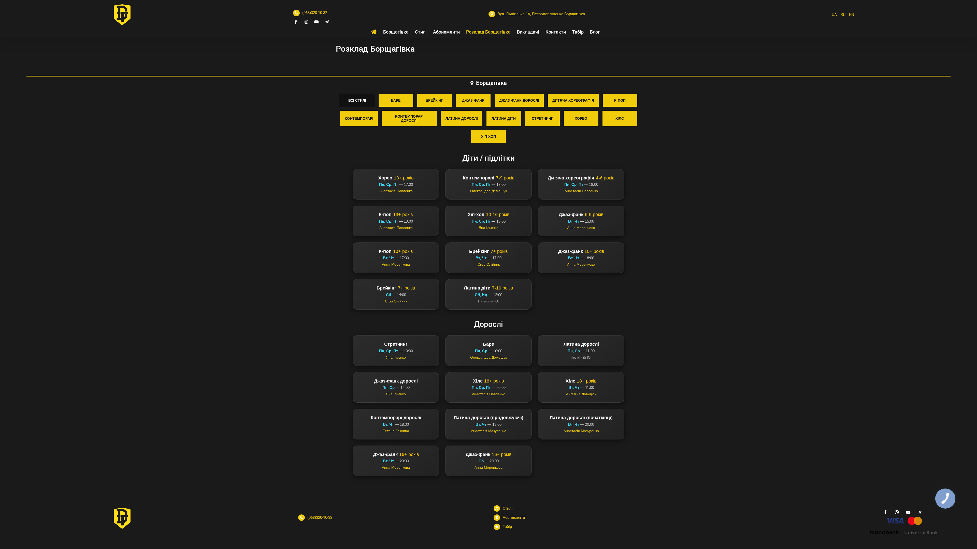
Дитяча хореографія (573, 100)
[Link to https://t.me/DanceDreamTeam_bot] (327, 22)
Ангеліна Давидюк (581, 394)
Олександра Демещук (488, 191)
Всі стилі (357, 100)
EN (851, 14)
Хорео (581, 118)
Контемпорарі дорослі (409, 118)
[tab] (488, 83)
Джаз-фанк (473, 100)
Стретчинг (542, 118)
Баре (395, 100)
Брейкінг (434, 100)
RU (842, 14)
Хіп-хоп (488, 136)
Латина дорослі (462, 118)
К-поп (620, 100)
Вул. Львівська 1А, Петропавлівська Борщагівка (541, 14)
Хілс (619, 118)
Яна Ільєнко (488, 228)
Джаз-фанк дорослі (519, 100)
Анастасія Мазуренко (488, 431)
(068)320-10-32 (314, 12)
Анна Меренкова (581, 228)
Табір (507, 526)
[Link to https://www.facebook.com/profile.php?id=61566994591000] (296, 22)
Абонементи (514, 517)
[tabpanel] (488, 285)
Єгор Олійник (489, 264)
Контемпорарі (359, 118)
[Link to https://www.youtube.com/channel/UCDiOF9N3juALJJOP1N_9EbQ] (316, 22)
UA (834, 14)
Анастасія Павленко (396, 191)
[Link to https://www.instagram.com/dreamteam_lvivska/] (306, 22)
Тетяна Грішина (396, 431)
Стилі (508, 508)
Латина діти (504, 118)
